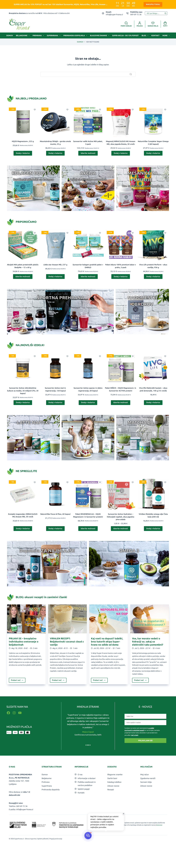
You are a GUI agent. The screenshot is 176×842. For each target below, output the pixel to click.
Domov (9, 35)
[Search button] (165, 13)
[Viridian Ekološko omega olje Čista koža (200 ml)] (153, 494)
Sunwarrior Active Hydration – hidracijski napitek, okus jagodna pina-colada (120, 516)
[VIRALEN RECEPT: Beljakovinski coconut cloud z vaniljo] (67, 618)
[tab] (86, 745)
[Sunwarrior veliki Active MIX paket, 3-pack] (88, 121)
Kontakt (155, 35)
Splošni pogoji (84, 789)
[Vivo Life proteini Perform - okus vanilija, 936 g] (153, 244)
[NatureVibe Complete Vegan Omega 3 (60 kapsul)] (153, 121)
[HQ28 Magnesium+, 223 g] (22, 121)
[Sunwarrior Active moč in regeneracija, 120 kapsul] (55, 368)
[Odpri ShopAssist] (88, 835)
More (164, 35)
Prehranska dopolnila (74, 35)
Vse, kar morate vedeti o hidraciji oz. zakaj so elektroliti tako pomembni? (147, 641)
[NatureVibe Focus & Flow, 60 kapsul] (55, 494)
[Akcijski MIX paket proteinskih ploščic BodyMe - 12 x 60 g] (22, 244)
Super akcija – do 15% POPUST (125, 35)
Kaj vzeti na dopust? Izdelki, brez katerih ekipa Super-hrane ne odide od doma (107, 641)
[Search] (130, 74)
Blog (144, 35)
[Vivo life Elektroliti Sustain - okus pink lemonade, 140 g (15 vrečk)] (153, 368)
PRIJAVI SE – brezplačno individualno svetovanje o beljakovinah (23, 641)
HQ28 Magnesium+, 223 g (23, 141)
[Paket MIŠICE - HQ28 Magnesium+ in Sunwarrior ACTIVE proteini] (120, 368)
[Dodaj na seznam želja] (35, 109)
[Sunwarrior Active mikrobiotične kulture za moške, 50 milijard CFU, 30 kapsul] (22, 368)
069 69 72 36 (135, 14)
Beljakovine (21, 35)
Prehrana (37, 35)
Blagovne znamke (98, 35)
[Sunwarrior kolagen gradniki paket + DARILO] (88, 244)
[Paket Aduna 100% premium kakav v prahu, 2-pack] (120, 244)
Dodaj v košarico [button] (23, 153)
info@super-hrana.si (114, 14)
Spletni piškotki (42, 838)
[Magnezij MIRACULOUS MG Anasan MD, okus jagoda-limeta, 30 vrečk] (120, 121)
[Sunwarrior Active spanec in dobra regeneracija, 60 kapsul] (88, 368)
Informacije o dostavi (86, 778)
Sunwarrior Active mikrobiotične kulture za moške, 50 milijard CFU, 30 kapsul (22, 390)
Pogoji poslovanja (55, 838)
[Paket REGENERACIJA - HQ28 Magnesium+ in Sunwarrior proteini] (88, 494)
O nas (80, 774)
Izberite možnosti (88, 153)
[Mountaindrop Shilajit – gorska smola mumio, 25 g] (55, 121)
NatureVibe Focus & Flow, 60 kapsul (55, 514)
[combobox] (154, 13)
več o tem (134, 735)
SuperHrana (52, 35)
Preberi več (18, 681)
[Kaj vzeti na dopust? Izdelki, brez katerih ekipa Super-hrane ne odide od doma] (108, 618)
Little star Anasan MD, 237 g (55, 265)
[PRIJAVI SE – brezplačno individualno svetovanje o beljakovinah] (26, 618)
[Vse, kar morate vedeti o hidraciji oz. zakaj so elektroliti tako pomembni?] (149, 618)
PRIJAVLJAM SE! (145, 740)
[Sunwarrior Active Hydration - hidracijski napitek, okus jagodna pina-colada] (120, 494)
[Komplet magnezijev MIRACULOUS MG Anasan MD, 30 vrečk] (22, 494)
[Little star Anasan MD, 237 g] (55, 244)
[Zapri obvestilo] (123, 813)
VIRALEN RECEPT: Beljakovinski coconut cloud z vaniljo (67, 641)
